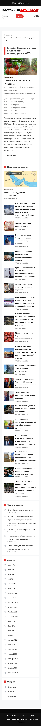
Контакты (21, 722)
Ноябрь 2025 (12, 607)
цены (7, 99)
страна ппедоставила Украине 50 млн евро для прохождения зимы (25, 382)
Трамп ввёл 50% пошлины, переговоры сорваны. (25, 395)
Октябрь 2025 (13, 612)
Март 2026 (11, 588)
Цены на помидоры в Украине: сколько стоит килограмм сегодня (25, 336)
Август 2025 (12, 621)
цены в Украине (15, 99)
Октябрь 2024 (13, 668)
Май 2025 (11, 635)
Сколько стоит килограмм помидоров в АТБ (19, 94)
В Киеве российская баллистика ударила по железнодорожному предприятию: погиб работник (25, 319)
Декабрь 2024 (13, 659)
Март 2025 (11, 645)
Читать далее (9, 155)
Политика (11, 692)
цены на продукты (11, 110)
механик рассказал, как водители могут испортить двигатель (25, 471)
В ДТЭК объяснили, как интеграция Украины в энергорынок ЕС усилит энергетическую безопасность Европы (25, 209)
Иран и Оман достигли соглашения (20, 510)
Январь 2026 (12, 598)
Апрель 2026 (12, 584)
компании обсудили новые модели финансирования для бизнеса (20, 547)
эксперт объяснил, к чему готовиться (21, 530)
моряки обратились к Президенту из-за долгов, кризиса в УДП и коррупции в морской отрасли (25, 352)
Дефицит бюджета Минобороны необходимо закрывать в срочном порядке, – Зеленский (25, 487)
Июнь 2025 (11, 631)
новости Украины (10, 90)
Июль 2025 (11, 626)
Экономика (8, 77)
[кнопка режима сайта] (36, 16)
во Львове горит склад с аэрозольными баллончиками (25, 368)
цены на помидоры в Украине (15, 108)
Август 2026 (12, 565)
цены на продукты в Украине (15, 113)
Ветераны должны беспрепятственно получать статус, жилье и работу (21, 537)
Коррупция (12, 687)
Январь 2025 (12, 654)
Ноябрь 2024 (12, 663)
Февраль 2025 (13, 649)
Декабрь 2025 (13, 602)
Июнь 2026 (11, 574)
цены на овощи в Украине (14, 102)
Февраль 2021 (13, 673)
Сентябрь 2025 (13, 616)
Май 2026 (11, 579)
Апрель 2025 (12, 640)
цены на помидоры (11, 105)
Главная (7, 719)
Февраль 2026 (13, 593)
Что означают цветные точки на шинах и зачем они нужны (25, 409)
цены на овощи (28, 99)
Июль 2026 (11, 570)
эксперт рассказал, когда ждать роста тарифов (23, 287)
